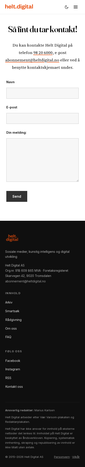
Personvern (62, 457)
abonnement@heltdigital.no (32, 60)
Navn (10, 82)
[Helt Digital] (19, 7)
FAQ (8, 337)
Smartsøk (12, 311)
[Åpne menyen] (75, 7)
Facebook (12, 360)
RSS (8, 378)
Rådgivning (13, 320)
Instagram (12, 369)
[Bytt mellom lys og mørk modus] (66, 7)
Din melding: (16, 132)
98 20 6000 (43, 52)
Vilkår (76, 457)
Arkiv (8, 302)
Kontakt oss (14, 386)
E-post (11, 107)
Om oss (11, 328)
